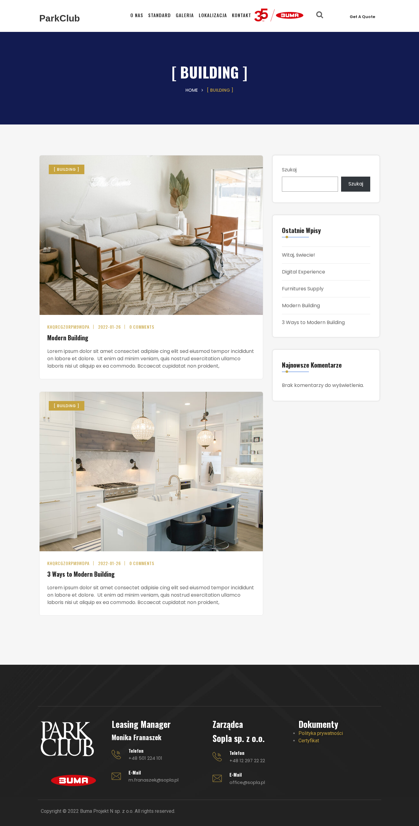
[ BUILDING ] (66, 169)
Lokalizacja (213, 15)
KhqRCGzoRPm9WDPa (68, 326)
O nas (136, 15)
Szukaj (289, 169)
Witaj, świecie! (298, 254)
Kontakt (241, 15)
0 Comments (141, 326)
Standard (159, 15)
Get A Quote (362, 17)
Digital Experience (303, 271)
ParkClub (59, 18)
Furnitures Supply (303, 288)
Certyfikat (308, 741)
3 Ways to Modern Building (81, 574)
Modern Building (67, 338)
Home (192, 90)
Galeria (185, 15)
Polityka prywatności (320, 733)
